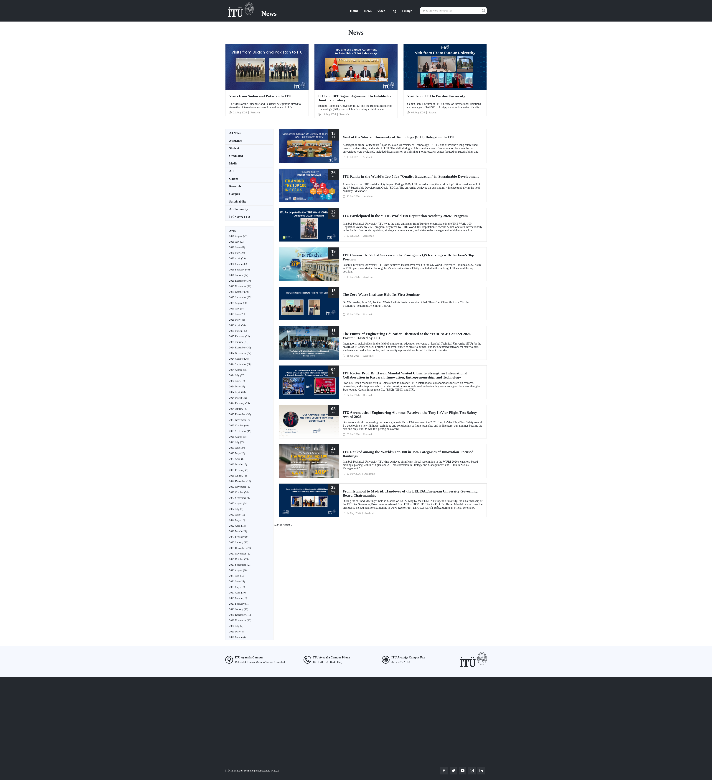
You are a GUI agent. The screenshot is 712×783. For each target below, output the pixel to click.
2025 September (240, 297)
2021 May (237, 587)
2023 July (237, 442)
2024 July (237, 375)
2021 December (240, 548)
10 (288, 524)
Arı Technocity (238, 209)
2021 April (237, 592)
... (291, 524)
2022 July (236, 509)
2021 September (240, 564)
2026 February (239, 269)
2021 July (237, 576)
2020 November (240, 620)
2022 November (240, 486)
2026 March (238, 264)
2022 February (238, 537)
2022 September (240, 498)
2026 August (238, 236)
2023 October (239, 425)
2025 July (237, 308)
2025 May (237, 319)
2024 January (238, 408)
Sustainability (237, 201)
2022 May (237, 520)
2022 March (238, 531)
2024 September (240, 364)
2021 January (238, 609)
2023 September (240, 431)
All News (234, 133)
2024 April (237, 392)
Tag (393, 11)
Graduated (236, 155)
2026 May (237, 253)
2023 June (237, 447)
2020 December (240, 615)
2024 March (238, 397)
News (368, 11)
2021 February (239, 603)
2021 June (237, 581)
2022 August (238, 503)
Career (233, 178)
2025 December (240, 280)
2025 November (240, 286)
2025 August (238, 303)
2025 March (238, 330)
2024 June (237, 381)
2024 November (240, 353)
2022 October (239, 492)
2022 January (238, 542)
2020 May (236, 631)
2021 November (240, 553)
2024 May (237, 386)
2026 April (237, 258)
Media (233, 163)
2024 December (240, 347)
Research (235, 186)
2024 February (239, 403)
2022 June (237, 514)
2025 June (237, 314)
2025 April (237, 325)
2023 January (238, 475)
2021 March (238, 598)
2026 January (238, 275)
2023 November (240, 420)
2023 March (238, 464)
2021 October (239, 559)
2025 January (238, 342)
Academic (235, 140)
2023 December (240, 414)
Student (234, 148)
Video (381, 11)
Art (231, 171)
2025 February (239, 336)
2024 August (238, 369)
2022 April (237, 525)
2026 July (237, 241)
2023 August (238, 436)
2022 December (240, 481)
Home (354, 11)
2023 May (237, 453)
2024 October (239, 358)
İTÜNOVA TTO (239, 216)
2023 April (236, 459)
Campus (234, 193)
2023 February (238, 470)
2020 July (236, 626)
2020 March (237, 637)
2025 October (239, 292)
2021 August (238, 570)
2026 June (237, 247)
